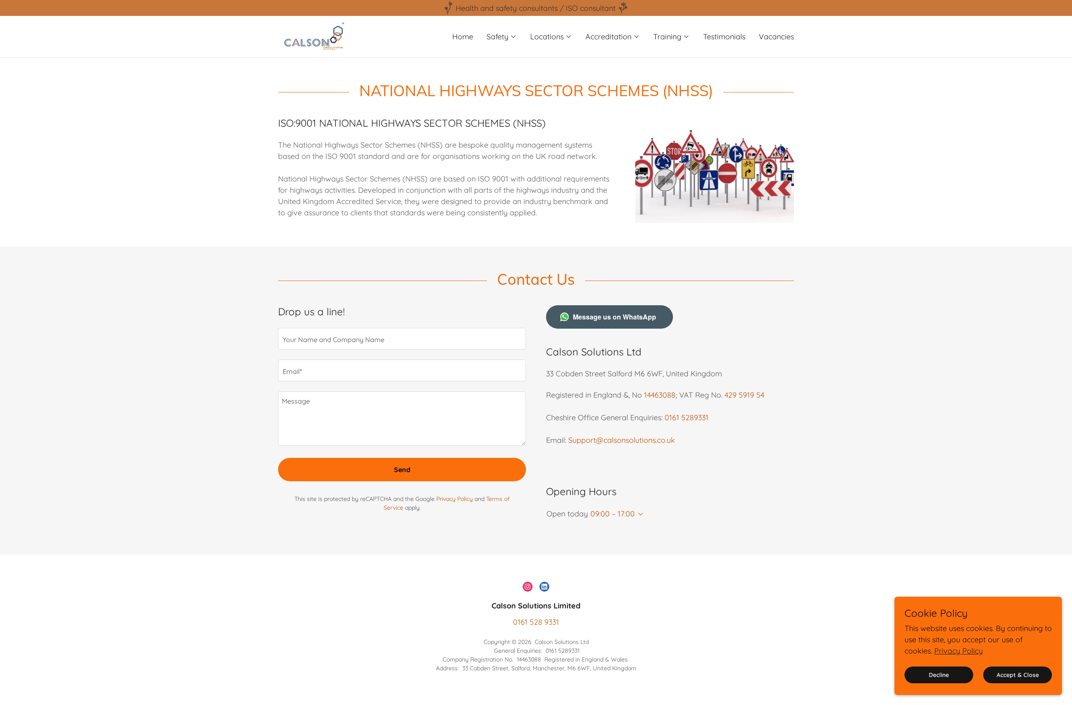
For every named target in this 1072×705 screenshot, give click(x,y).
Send (402, 469)
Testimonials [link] (724, 36)
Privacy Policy (958, 651)
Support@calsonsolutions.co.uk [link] (621, 440)
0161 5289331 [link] (687, 417)
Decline (939, 675)
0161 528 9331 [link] (536, 622)
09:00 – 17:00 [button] (612, 514)
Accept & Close (1018, 675)
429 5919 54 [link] (744, 395)
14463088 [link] (659, 395)
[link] (313, 36)
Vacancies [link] (776, 36)
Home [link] (462, 36)
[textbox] (402, 339)
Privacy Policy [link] (454, 499)
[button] (502, 37)
